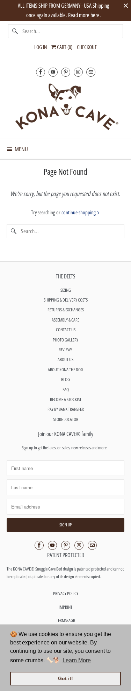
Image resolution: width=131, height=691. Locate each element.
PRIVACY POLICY (65, 593)
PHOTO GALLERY (65, 340)
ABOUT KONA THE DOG (65, 369)
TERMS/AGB (65, 620)
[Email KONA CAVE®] (90, 72)
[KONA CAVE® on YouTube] (53, 72)
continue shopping (79, 212)
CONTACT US (65, 329)
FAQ (66, 389)
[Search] (15, 31)
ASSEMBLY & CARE (65, 320)
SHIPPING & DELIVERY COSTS (66, 300)
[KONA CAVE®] (65, 106)
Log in (40, 46)
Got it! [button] (65, 678)
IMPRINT (65, 607)
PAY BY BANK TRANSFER (66, 409)
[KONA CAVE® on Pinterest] (65, 72)
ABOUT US (65, 359)
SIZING (65, 290)
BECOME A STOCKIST (65, 399)
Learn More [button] (77, 660)
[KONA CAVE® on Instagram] (78, 72)
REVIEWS (65, 349)
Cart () (64, 46)
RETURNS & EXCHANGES (66, 309)
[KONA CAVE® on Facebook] (40, 72)
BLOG (65, 379)
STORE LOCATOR (65, 419)
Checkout (87, 46)
